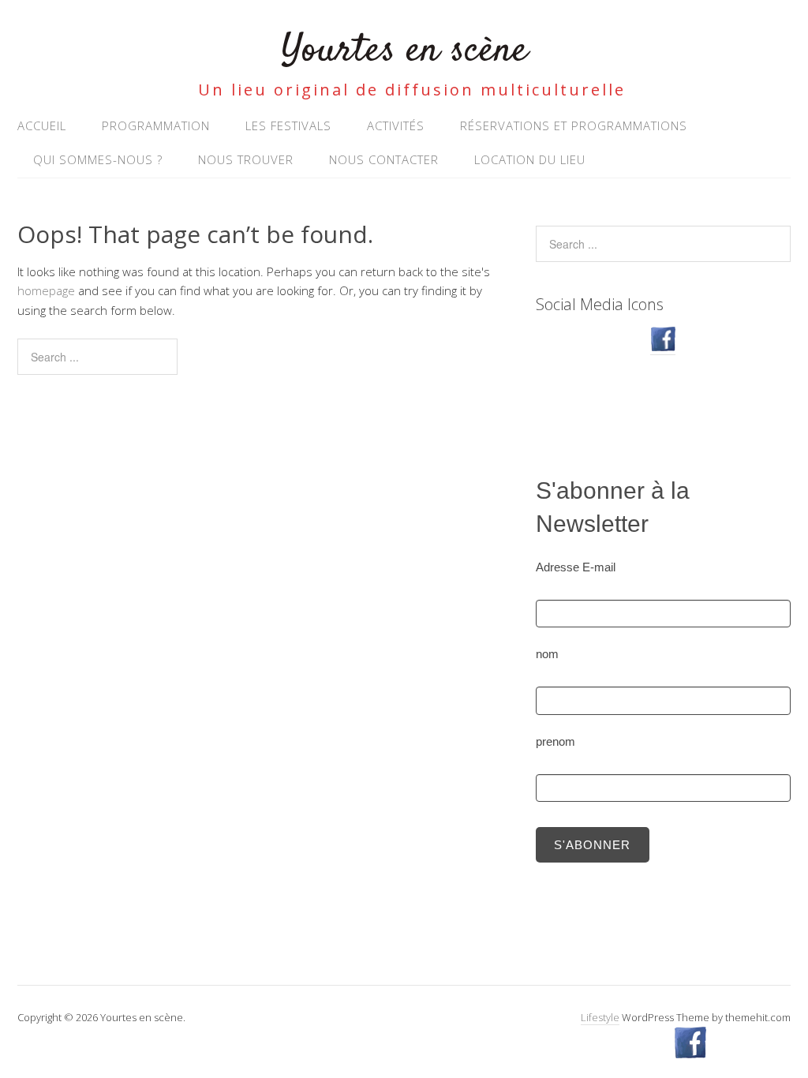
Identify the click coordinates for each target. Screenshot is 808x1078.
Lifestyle (600, 1017)
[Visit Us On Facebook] (662, 347)
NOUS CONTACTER (384, 159)
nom (547, 654)
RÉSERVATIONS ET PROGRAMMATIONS (573, 125)
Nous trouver (246, 159)
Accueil (41, 125)
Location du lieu (529, 159)
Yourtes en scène (404, 51)
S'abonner (592, 845)
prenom (555, 741)
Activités (396, 125)
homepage (46, 290)
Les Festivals (288, 125)
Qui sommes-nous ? (98, 159)
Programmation (156, 125)
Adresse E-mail (575, 567)
